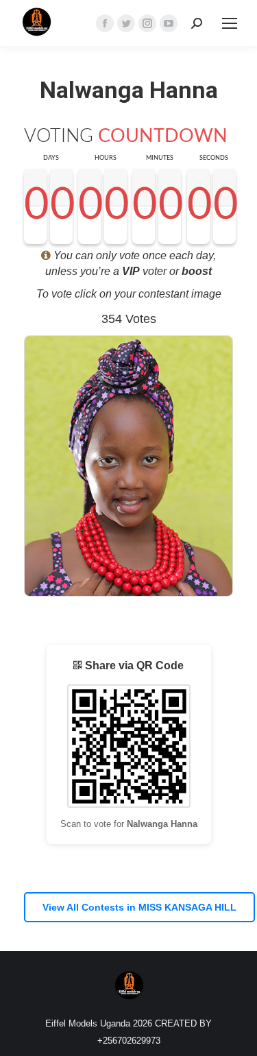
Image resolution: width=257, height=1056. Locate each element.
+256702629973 (128, 1040)
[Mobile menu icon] (229, 23)
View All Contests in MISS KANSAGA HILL (139, 907)
